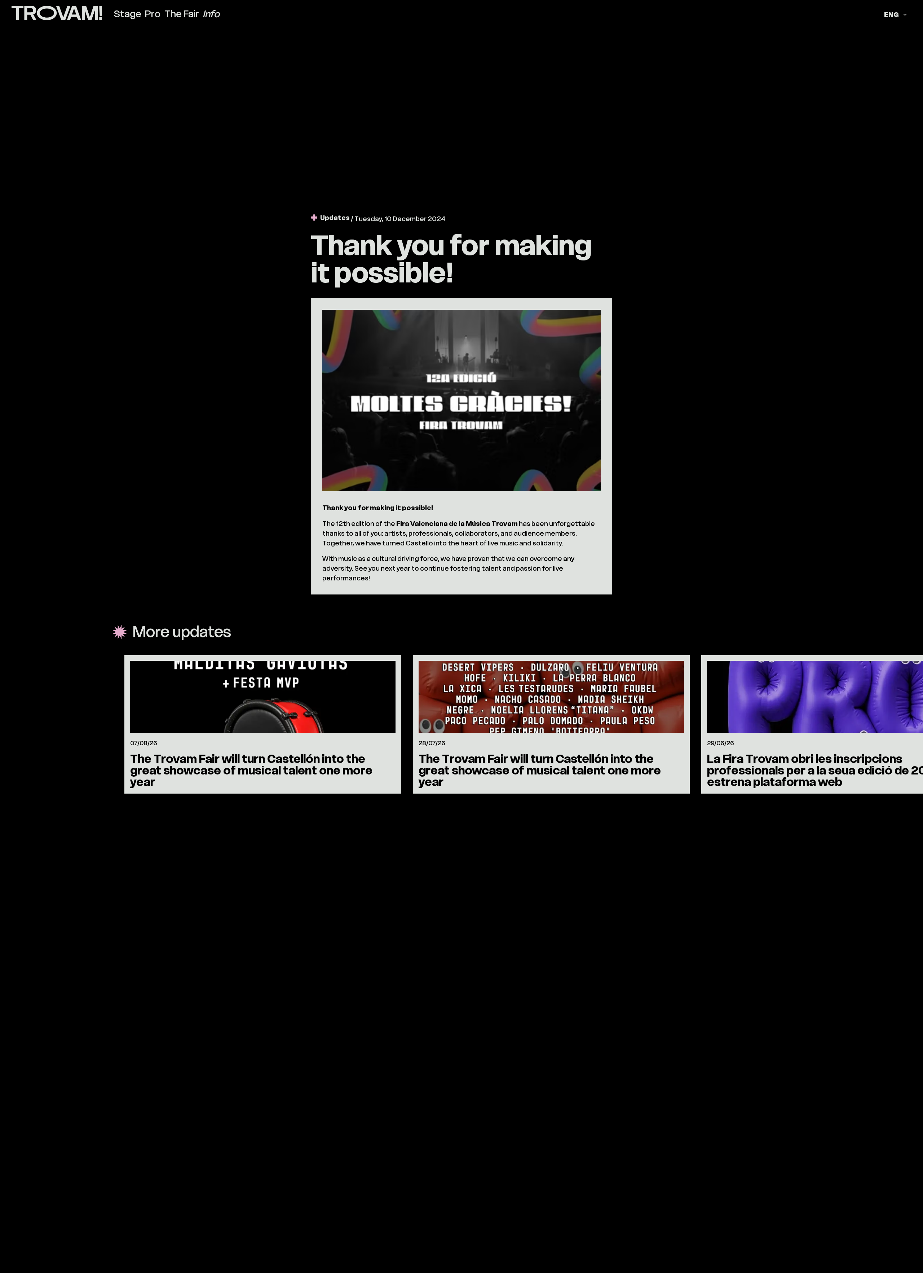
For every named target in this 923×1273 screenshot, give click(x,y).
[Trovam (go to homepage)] (57, 14)
